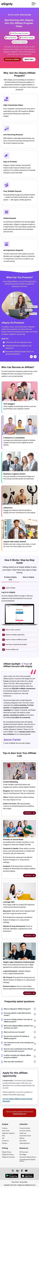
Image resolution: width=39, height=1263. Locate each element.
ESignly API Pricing (7, 1154)
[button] (35, 356)
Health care (23, 1133)
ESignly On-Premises (8, 1157)
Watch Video (29, 59)
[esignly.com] (7, 3)
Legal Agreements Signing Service (27, 1160)
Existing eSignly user (10, 578)
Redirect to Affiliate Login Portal (13, 634)
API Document (24, 1152)
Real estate (23, 1140)
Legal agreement (25, 1143)
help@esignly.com (19, 1114)
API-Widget (23, 1154)
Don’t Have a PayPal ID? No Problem (15, 644)
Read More (28, 813)
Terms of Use (15, 1182)
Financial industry (25, 1128)
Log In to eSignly (9, 588)
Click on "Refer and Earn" (12, 629)
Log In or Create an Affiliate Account (15, 639)
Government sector (25, 1135)
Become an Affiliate (12, 59)
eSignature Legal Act (8, 1133)
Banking (22, 1138)
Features (4, 1128)
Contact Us (5, 1140)
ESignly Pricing (6, 1152)
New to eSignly (28, 577)
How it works (6, 1130)
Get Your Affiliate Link (10, 649)
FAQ (3, 1135)
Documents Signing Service (28, 1157)
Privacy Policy (23, 1182)
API (3, 1138)
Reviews (4, 1143)
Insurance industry (25, 1130)
